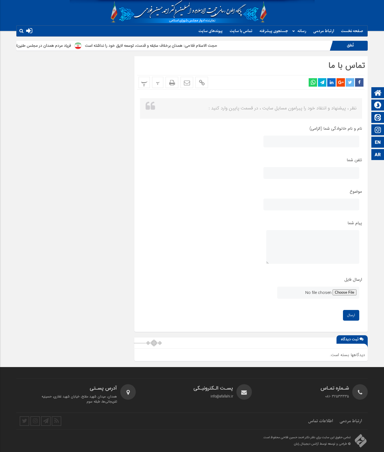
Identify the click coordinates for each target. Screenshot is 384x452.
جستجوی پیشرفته (273, 31)
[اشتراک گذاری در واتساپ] (313, 82)
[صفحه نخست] (377, 93)
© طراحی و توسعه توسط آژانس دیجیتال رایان (322, 444)
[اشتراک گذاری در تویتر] (350, 82)
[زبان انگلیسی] (377, 142)
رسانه (301, 31)
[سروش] (377, 105)
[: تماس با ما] (186, 82)
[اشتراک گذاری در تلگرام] (322, 82)
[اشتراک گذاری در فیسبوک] (359, 82)
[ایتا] (377, 118)
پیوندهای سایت (210, 31)
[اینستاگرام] (377, 130)
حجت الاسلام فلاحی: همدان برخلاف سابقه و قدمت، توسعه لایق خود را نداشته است (161, 45)
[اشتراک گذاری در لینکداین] (331, 82)
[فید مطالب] (56, 421)
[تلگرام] (46, 421)
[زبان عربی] (377, 155)
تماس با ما (346, 65)
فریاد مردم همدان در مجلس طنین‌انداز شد (48, 45)
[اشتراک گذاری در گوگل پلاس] (340, 82)
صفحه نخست (352, 31)
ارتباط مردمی (323, 31)
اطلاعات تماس (320, 421)
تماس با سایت (241, 31)
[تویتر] (24, 421)
